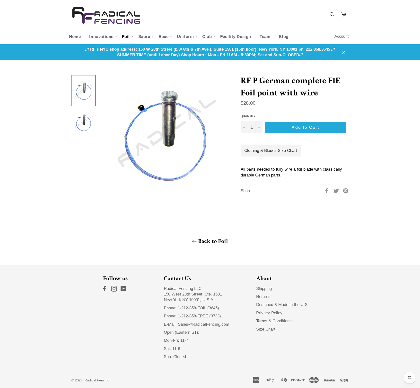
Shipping (264, 288)
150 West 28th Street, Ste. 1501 (193, 294)
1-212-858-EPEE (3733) (199, 316)
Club (207, 36)
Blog (283, 36)
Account (341, 36)
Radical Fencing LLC (183, 288)
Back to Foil (212, 241)
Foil (126, 36)
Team (265, 36)
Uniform (186, 36)
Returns (263, 296)
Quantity (248, 116)
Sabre (145, 36)
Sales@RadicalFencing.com (203, 324)
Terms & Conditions (274, 321)
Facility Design (235, 36)
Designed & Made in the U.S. (282, 304)
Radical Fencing (97, 380)
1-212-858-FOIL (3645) (198, 308)
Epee (164, 36)
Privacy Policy (269, 313)
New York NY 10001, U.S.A (188, 299)
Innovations (102, 36)
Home (75, 36)
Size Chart (265, 329)
